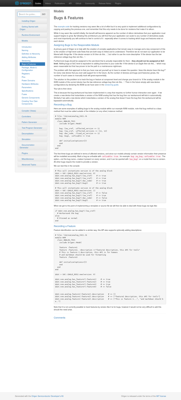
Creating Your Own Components (30, 102)
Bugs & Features (29, 64)
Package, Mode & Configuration (29, 68)
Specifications (27, 90)
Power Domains (28, 80)
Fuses (24, 94)
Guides (38, 3)
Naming (25, 50)
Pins (23, 77)
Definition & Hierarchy (31, 53)
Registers (26, 73)
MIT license (161, 396)
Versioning (26, 60)
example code (63, 26)
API (70, 3)
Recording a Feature (65, 226)
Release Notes (105, 3)
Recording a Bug (63, 104)
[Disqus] (110, 356)
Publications (60, 3)
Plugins (118, 3)
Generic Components (31, 97)
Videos (48, 3)
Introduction (27, 47)
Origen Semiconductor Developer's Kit (47, 396)
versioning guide (111, 84)
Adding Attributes (29, 57)
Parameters (27, 87)
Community (90, 3)
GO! (43, 14)
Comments (59, 317)
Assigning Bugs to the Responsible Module (76, 45)
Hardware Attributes (30, 84)
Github (78, 3)
